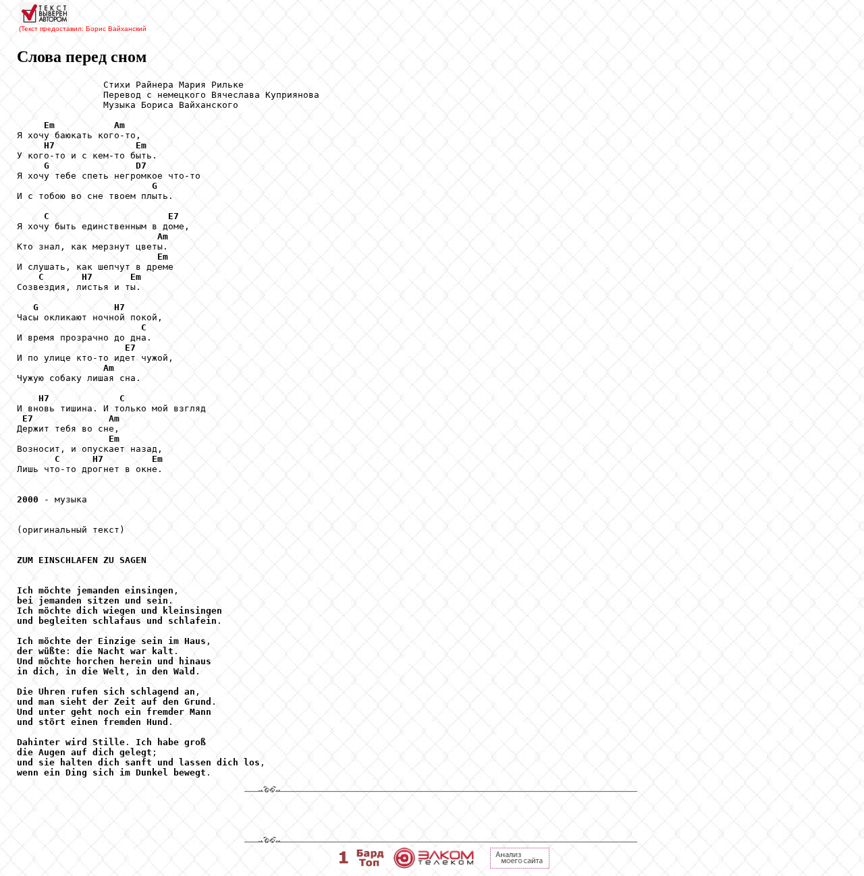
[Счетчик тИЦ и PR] (519, 865)
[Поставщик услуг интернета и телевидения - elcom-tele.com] (434, 865)
